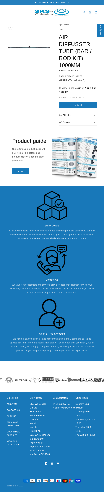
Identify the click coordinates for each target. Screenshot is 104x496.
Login (78, 88)
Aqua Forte (64, 25)
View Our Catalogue (13, 443)
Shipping (62, 97)
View (20, 171)
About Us (12, 404)
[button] (8, 12)
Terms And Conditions (13, 424)
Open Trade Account (13, 433)
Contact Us (13, 410)
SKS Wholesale (18, 486)
